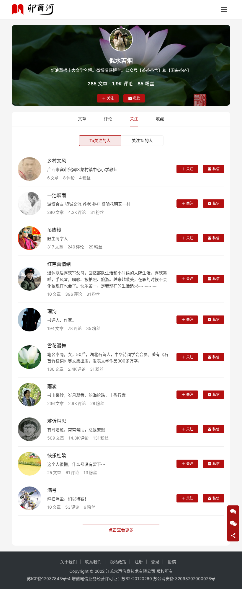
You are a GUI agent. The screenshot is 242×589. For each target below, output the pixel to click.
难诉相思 (56, 421)
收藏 (160, 118)
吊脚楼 (54, 230)
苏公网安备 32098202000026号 (184, 578)
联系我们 (93, 561)
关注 (110, 98)
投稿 (172, 561)
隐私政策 (118, 561)
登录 (155, 561)
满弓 (52, 490)
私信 (136, 98)
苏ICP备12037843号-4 (49, 578)
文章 (82, 118)
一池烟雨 (56, 195)
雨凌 (52, 386)
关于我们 (68, 561)
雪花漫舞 (56, 346)
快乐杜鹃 (56, 455)
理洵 (52, 311)
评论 (108, 118)
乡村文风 (56, 161)
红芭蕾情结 (59, 264)
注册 (139, 561)
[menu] (224, 9)
